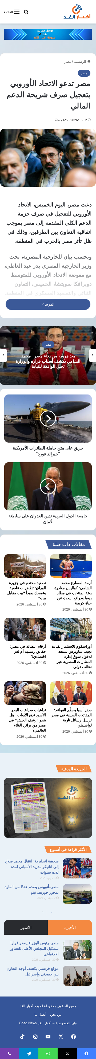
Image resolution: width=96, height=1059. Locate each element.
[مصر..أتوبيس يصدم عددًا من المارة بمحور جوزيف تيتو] (77, 894)
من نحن (56, 1015)
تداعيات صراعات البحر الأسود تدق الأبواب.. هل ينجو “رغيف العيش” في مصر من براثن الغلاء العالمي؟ (27, 720)
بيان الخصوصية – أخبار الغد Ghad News (48, 1023)
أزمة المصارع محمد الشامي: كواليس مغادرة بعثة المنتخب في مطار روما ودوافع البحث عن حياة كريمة (73, 593)
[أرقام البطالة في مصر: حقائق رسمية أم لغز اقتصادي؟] (25, 629)
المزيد (49, 304)
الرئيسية (80, 62)
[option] (48, 355)
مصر (68, 62)
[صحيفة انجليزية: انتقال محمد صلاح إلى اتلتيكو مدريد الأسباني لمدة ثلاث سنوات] (77, 868)
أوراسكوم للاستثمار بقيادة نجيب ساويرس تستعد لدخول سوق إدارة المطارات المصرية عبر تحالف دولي (72, 656)
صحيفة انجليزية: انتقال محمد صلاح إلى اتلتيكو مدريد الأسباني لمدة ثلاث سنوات (32, 866)
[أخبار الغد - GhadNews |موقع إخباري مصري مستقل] (77, 12)
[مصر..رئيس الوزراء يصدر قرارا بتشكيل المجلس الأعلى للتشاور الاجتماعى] (77, 950)
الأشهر (26, 927)
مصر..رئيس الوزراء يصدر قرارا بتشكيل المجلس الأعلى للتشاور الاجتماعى (34, 948)
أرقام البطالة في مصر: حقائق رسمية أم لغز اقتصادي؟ (28, 651)
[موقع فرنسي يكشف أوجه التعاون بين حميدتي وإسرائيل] (77, 976)
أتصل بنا (40, 1015)
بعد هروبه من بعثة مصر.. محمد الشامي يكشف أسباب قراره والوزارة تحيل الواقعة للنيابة (48, 361)
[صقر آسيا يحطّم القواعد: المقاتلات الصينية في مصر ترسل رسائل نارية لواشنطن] (71, 693)
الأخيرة (70, 927)
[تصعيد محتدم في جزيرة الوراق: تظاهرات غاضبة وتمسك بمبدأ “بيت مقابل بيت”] (25, 566)
